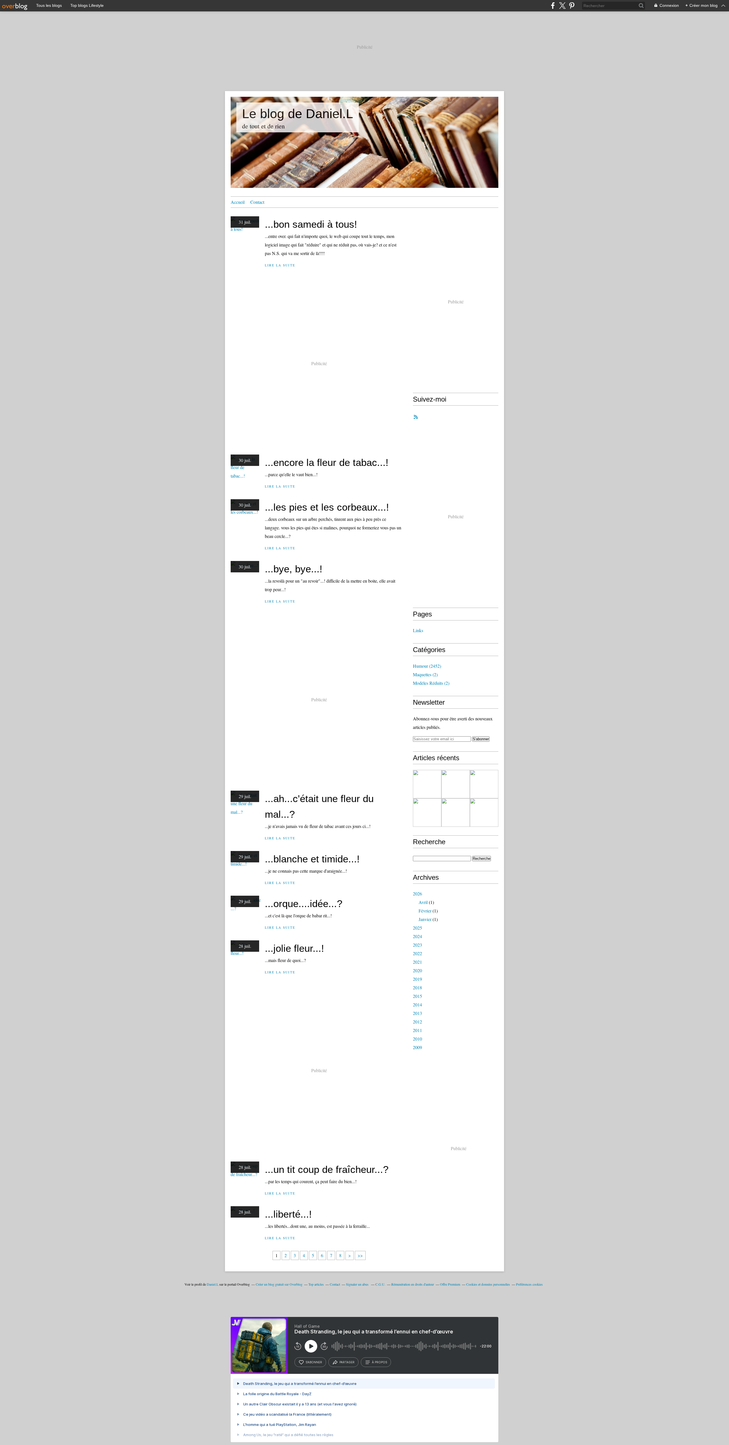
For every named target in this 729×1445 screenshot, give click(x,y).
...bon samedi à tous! (311, 224)
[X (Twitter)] (562, 5)
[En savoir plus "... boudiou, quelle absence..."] (455, 784)
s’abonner (314, 1362)
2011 (417, 1030)
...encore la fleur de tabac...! (326, 462)
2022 (417, 953)
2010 (417, 1039)
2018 (417, 987)
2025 (417, 928)
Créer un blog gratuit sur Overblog (279, 1284)
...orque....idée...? (303, 903)
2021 (417, 962)
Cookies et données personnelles (488, 1284)
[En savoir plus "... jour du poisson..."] (427, 784)
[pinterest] (571, 5)
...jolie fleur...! (294, 948)
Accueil (238, 202)
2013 (417, 1013)
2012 (417, 1022)
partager (347, 1362)
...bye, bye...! (293, 568)
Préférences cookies (529, 1284)
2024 (417, 936)
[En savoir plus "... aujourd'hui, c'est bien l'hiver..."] (455, 812)
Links (418, 630)
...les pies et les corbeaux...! (327, 507)
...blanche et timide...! (312, 858)
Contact (257, 202)
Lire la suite (280, 265)
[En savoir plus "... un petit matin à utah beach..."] (427, 812)
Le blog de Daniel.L (297, 113)
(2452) (427, 666)
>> (360, 1255)
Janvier (425, 919)
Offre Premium (450, 1284)
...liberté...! (288, 1214)
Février (425, 911)
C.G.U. (380, 1284)
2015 (417, 996)
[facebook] (552, 5)
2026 (417, 894)
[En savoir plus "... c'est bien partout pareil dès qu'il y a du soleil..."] (484, 812)
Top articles (316, 1284)
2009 (417, 1047)
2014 (417, 1005)
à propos (379, 1362)
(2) (425, 674)
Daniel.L (212, 1284)
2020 (417, 970)
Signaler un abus (357, 1284)
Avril (423, 902)
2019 (417, 979)
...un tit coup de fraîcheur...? (326, 1169)
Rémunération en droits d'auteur (412, 1284)
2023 (417, 945)
